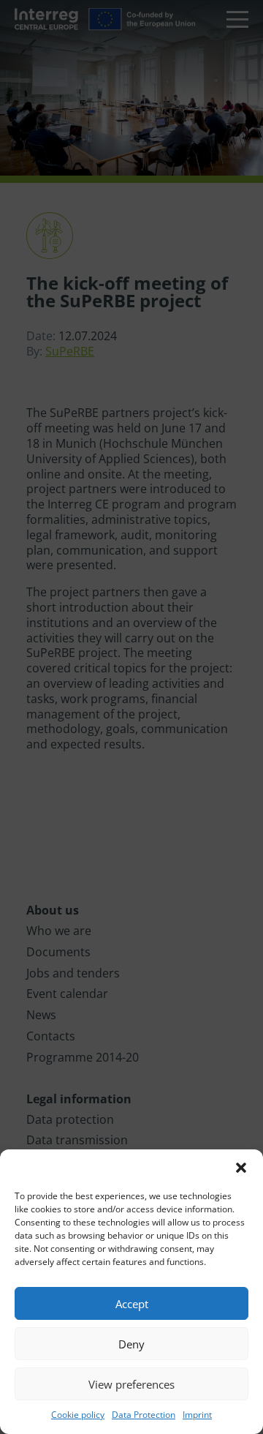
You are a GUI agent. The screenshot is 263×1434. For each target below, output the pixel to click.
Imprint (197, 1414)
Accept (131, 1303)
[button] (241, 1167)
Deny (131, 1344)
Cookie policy (77, 1414)
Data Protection (143, 1414)
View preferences (131, 1384)
